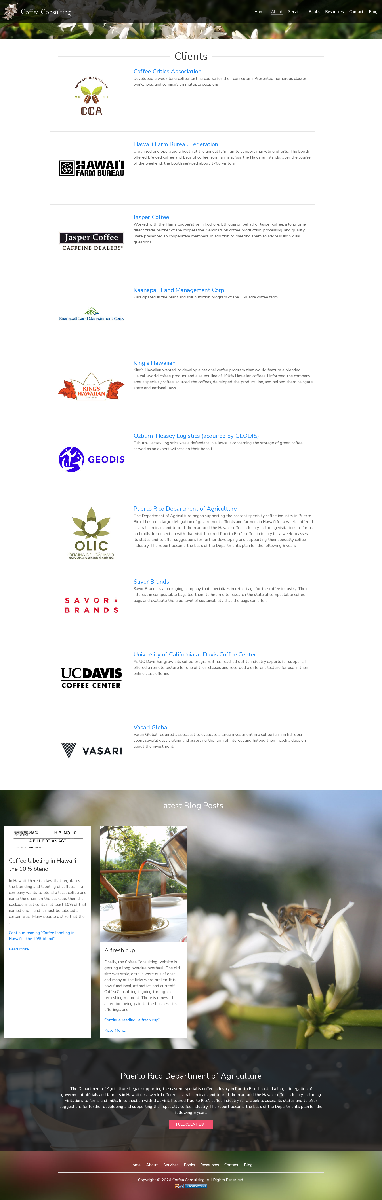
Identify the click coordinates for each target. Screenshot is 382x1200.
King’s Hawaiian (155, 363)
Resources (334, 11)
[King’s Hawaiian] (91, 386)
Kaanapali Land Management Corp (179, 290)
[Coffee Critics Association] (91, 94)
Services (295, 11)
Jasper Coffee (151, 217)
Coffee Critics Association (167, 71)
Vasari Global (151, 727)
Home (259, 11)
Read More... (20, 949)
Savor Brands (151, 582)
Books (314, 11)
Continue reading (132, 1020)
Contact (356, 11)
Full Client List (191, 1124)
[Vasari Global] (91, 750)
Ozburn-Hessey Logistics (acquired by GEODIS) (196, 436)
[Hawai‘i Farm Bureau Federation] (91, 167)
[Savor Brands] (91, 604)
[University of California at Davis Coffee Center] (91, 677)
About (277, 11)
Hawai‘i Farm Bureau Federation (176, 144)
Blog (373, 11)
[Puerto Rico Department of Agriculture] (91, 532)
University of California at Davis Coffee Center (195, 654)
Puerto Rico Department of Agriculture (185, 509)
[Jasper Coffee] (91, 240)
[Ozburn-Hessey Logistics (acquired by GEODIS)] (91, 459)
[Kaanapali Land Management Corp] (91, 313)
